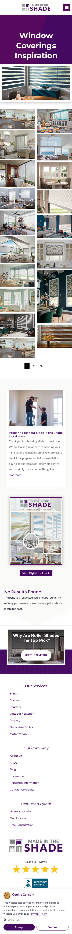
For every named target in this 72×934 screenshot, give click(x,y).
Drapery (15, 720)
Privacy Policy (39, 913)
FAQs (13, 762)
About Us (16, 755)
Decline (52, 927)
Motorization (18, 734)
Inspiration (17, 776)
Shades (14, 700)
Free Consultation (22, 825)
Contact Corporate (22, 789)
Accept (19, 927)
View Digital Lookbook (36, 573)
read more (15, 474)
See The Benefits (36, 655)
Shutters (15, 707)
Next (43, 366)
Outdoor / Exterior (22, 713)
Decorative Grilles (21, 727)
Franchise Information (24, 782)
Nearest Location (21, 811)
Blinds (14, 693)
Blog (13, 769)
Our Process (18, 818)
